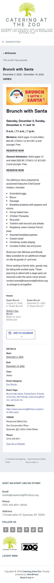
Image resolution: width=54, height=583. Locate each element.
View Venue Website (15, 443)
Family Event (30, 393)
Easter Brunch (12, 300)
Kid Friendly (22, 396)
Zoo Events (11, 384)
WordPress (32, 574)
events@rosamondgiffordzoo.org (20, 495)
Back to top (26, 577)
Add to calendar (23, 332)
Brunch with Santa (14, 393)
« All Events (9, 53)
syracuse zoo (17, 399)
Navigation (13, 41)
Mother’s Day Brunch (12, 312)
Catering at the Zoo (27, 22)
